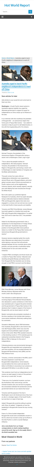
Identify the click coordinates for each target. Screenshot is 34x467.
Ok (17, 464)
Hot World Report (17, 5)
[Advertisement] (17, 36)
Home (3, 58)
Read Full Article (12, 445)
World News (10, 58)
